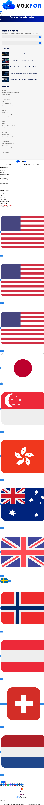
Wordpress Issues (6, 150)
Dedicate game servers (7, 105)
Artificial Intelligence (7, 99)
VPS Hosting (5, 132)
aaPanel (4, 90)
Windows (5, 139)
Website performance (7, 136)
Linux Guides (5, 119)
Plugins (4, 123)
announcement (6, 97)
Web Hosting (5, 134)
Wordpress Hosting (7, 147)
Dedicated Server (6, 108)
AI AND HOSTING (6, 94)
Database (5, 101)
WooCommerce (6, 141)
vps (3, 130)
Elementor (5, 112)
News (4, 121)
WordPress (5, 145)
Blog (1, 21)
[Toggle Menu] (1, 12)
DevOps (4, 110)
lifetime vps (5, 116)
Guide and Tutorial (7, 114)
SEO (3, 127)
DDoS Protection (6, 103)
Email (2, 779)
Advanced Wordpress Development (10, 92)
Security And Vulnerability (8, 125)
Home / (1, 19)
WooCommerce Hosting (8, 143)
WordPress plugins (7, 152)
